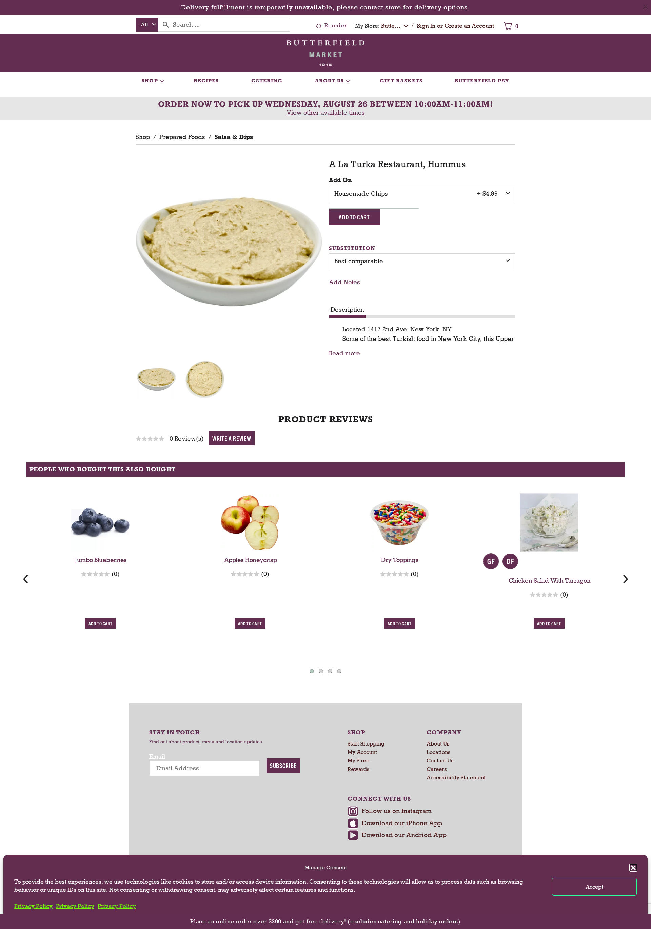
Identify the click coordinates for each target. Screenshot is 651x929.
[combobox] (147, 25)
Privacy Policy (33, 906)
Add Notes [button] (344, 282)
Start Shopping (366, 743)
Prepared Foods (182, 137)
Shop (143, 137)
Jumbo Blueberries (101, 560)
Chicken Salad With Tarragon (550, 580)
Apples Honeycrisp (250, 560)
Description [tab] (347, 309)
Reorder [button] (335, 25)
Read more (344, 353)
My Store (358, 760)
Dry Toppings (399, 560)
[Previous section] (25, 578)
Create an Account (469, 26)
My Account (362, 752)
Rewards (359, 769)
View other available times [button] (326, 112)
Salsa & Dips (234, 137)
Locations (439, 752)
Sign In (426, 26)
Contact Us (440, 760)
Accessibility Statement (456, 777)
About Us (438, 743)
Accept (594, 887)
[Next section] (625, 578)
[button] (633, 867)
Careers (437, 769)
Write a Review (231, 438)
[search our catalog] (165, 25)
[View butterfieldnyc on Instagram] (423, 812)
